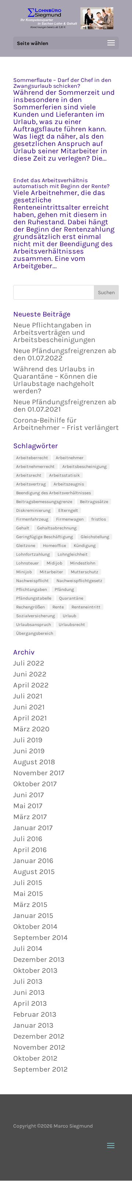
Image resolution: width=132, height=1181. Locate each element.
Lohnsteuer (27, 563)
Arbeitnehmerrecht (35, 466)
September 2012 (40, 1069)
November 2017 (38, 773)
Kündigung (85, 545)
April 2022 (31, 685)
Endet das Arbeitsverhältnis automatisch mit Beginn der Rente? (61, 183)
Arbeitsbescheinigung (84, 466)
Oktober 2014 (35, 926)
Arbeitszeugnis (69, 484)
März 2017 (30, 817)
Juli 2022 (28, 663)
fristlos (98, 519)
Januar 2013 (33, 1025)
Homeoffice (54, 545)
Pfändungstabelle (33, 598)
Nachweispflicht (32, 580)
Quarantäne (71, 598)
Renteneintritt (86, 607)
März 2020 (31, 729)
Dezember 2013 (39, 959)
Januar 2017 (32, 828)
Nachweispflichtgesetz (79, 580)
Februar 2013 (34, 1014)
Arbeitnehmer (70, 457)
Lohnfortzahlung (33, 554)
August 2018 (34, 762)
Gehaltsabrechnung (57, 527)
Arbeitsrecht (28, 475)
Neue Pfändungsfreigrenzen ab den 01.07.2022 (64, 354)
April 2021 (30, 718)
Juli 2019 (28, 740)
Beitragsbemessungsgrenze (44, 501)
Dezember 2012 (39, 1036)
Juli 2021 (28, 696)
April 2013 (30, 1003)
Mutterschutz (84, 571)
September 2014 (40, 937)
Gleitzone (25, 545)
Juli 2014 (27, 948)
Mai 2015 (28, 893)
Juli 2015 (27, 882)
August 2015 (34, 871)
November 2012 (39, 1047)
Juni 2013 (29, 992)
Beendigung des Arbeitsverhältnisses (53, 492)
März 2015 (30, 904)
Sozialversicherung (35, 615)
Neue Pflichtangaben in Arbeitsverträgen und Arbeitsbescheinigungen (54, 332)
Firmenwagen (70, 519)
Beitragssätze (94, 501)
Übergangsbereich (34, 633)
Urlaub (69, 615)
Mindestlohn (82, 563)
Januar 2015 (33, 915)
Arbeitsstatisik (64, 475)
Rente (58, 607)
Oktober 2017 (34, 784)
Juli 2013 (28, 981)
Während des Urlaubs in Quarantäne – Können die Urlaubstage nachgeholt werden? (55, 380)
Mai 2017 (27, 806)
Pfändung (64, 589)
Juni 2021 (29, 707)
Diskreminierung (33, 510)
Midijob (54, 563)
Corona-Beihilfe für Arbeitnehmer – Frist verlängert (66, 424)
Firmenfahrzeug (32, 519)
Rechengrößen (30, 607)
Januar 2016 (33, 860)
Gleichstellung (95, 536)
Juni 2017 (28, 795)
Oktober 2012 (35, 1058)
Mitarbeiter (51, 571)
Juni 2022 (30, 674)
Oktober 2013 (35, 970)
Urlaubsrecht (72, 624)
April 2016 (30, 850)
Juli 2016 (27, 839)
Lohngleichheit (73, 554)
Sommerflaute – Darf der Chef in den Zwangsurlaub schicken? (62, 82)
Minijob (24, 571)
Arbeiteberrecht (32, 457)
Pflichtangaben (31, 589)
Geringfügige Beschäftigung (44, 536)
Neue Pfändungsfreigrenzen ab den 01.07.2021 (64, 405)
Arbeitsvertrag (31, 484)
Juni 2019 (29, 751)
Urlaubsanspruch (33, 624)
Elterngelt (68, 510)
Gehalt (22, 527)
